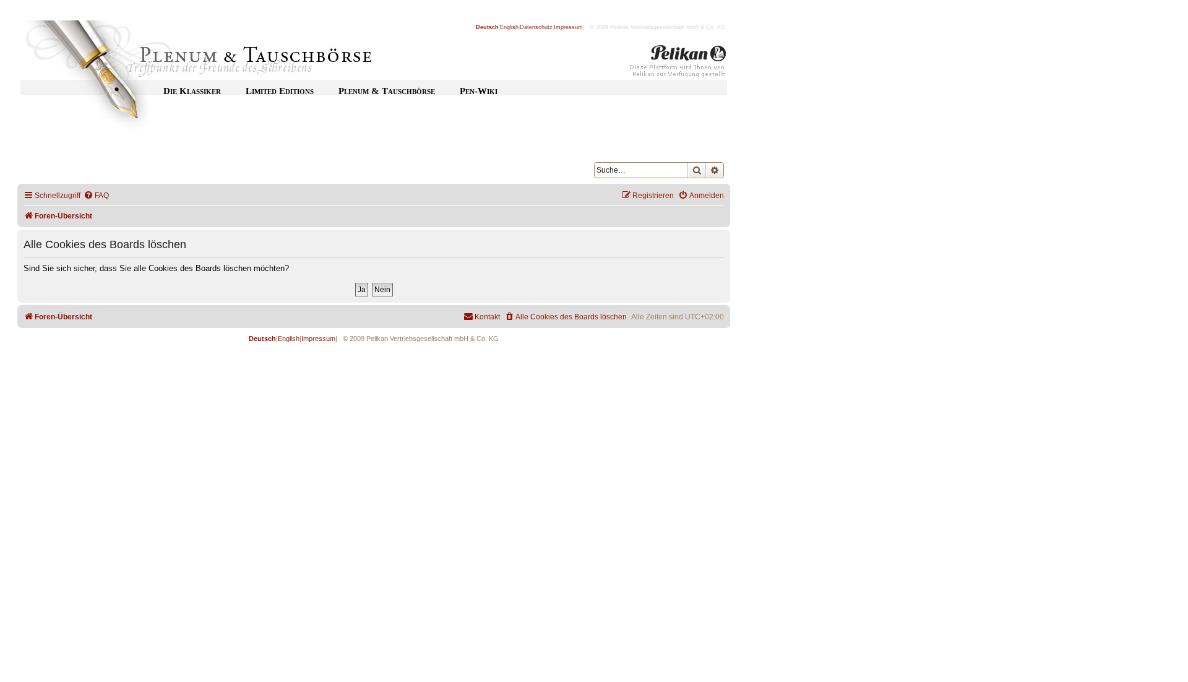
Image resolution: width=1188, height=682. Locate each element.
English (509, 27)
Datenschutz (536, 27)
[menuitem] (96, 196)
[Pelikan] (678, 63)
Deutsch (487, 27)
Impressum (568, 27)
